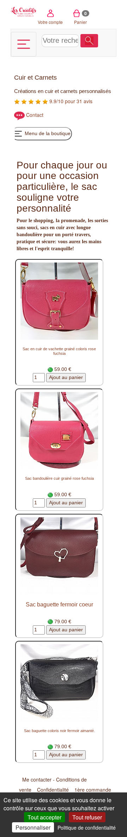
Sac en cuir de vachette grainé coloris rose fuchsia (59, 351)
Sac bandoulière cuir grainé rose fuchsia (59, 478)
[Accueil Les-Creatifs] (24, 11)
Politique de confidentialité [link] (87, 827)
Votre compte (50, 22)
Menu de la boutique (47, 133)
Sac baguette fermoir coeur (59, 604)
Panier (80, 17)
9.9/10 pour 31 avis (70, 101)
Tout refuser (87, 817)
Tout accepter (44, 817)
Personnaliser (33, 827)
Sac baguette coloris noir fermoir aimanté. (59, 731)
